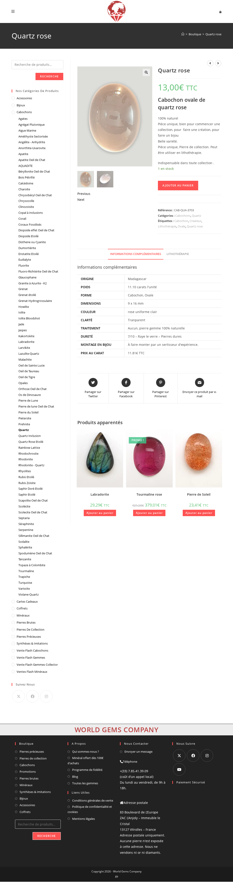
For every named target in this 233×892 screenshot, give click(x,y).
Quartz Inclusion (29, 436)
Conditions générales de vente (92, 800)
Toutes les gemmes (85, 783)
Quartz (196, 216)
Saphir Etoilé (26, 494)
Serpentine (25, 530)
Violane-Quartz (28, 594)
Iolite (21, 312)
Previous (83, 193)
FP (116, 877)
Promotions (28, 772)
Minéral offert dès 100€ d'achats (86, 760)
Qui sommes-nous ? (85, 751)
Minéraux (23, 615)
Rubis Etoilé (26, 477)
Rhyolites (24, 471)
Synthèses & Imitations (32, 643)
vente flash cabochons (32, 650)
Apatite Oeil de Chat (31, 160)
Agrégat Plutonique (31, 124)
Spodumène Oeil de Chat (35, 553)
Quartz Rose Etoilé (30, 442)
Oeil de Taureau (28, 371)
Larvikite (24, 348)
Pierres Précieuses (29, 637)
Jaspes (22, 330)
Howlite (23, 307)
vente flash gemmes (31, 657)
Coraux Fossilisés (29, 224)
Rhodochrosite (28, 453)
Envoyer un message (138, 751)
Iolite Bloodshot (29, 318)
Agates (23, 119)
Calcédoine (25, 183)
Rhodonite (25, 459)
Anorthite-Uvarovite (32, 148)
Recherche (49, 76)
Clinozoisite (26, 207)
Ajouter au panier (178, 185)
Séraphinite (26, 524)
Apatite (23, 154)
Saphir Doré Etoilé (30, 489)
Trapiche (24, 577)
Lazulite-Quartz (28, 354)
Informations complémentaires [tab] (135, 254)
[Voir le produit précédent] (210, 63)
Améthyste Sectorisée (33, 136)
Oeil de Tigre (26, 377)
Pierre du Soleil (28, 412)
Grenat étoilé (27, 295)
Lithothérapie (167, 226)
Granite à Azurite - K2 (32, 283)
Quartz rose (213, 34)
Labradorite (100, 494)
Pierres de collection (33, 758)
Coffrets (22, 608)
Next (80, 199)
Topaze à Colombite (31, 565)
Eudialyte (24, 259)
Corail (22, 219)
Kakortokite (26, 336)
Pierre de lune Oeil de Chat (36, 406)
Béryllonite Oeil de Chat (34, 171)
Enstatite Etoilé (28, 254)
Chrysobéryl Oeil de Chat (35, 195)
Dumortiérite (27, 248)
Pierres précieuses (32, 751)
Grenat (23, 289)
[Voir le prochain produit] (218, 63)
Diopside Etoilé (28, 236)
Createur (195, 221)
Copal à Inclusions (30, 213)
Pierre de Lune (28, 400)
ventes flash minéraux (32, 672)
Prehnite (24, 424)
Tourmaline (26, 571)
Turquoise (25, 583)
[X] (18, 696)
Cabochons (182, 216)
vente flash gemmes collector (37, 665)
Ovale (181, 226)
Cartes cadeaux (27, 601)
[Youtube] (179, 769)
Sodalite (23, 542)
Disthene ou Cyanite (32, 242)
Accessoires (24, 98)
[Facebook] (32, 696)
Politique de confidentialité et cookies (90, 809)
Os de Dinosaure (29, 395)
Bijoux (21, 105)
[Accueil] (182, 34)
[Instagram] (46, 696)
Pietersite (24, 418)
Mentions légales (83, 819)
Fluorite (23, 265)
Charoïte (24, 189)
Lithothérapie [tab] (178, 254)
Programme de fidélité (87, 770)
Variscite (24, 588)
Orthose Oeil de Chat (32, 389)
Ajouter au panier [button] (99, 513)
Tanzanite (24, 559)
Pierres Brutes (26, 622)
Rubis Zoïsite (26, 483)
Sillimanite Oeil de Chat (33, 536)
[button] (146, 72)
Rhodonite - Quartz (31, 465)
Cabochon (181, 221)
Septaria (24, 518)
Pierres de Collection (30, 629)
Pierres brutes (29, 778)
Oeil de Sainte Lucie (31, 365)
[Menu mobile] (13, 11)
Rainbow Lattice (29, 448)
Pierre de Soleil (198, 494)
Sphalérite (25, 547)
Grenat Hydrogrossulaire (35, 301)
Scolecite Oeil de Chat (32, 512)
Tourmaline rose (149, 494)
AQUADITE (25, 166)
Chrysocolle (26, 201)
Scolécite (24, 506)
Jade (21, 324)
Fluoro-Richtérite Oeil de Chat (38, 271)
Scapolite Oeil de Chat (33, 500)
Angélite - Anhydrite (31, 142)
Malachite (25, 359)
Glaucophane (27, 277)
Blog (75, 777)
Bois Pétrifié (26, 177)
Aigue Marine (27, 130)
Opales (23, 383)
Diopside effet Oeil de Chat (36, 230)
